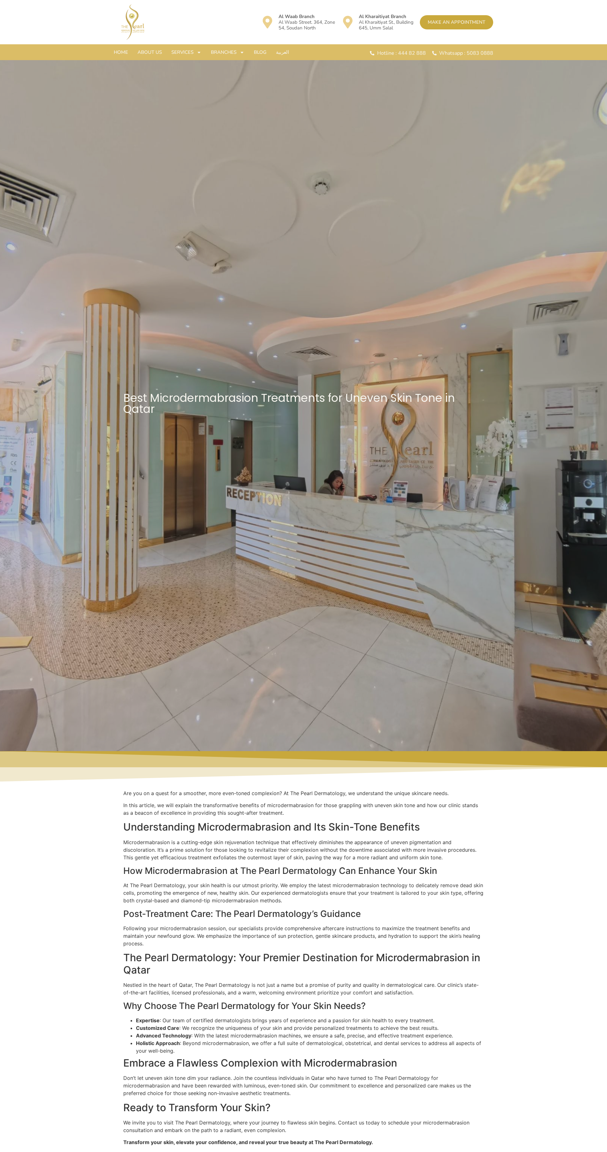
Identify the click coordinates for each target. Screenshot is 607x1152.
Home (121, 52)
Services (182, 52)
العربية (282, 52)
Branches (223, 52)
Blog (260, 52)
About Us (150, 52)
